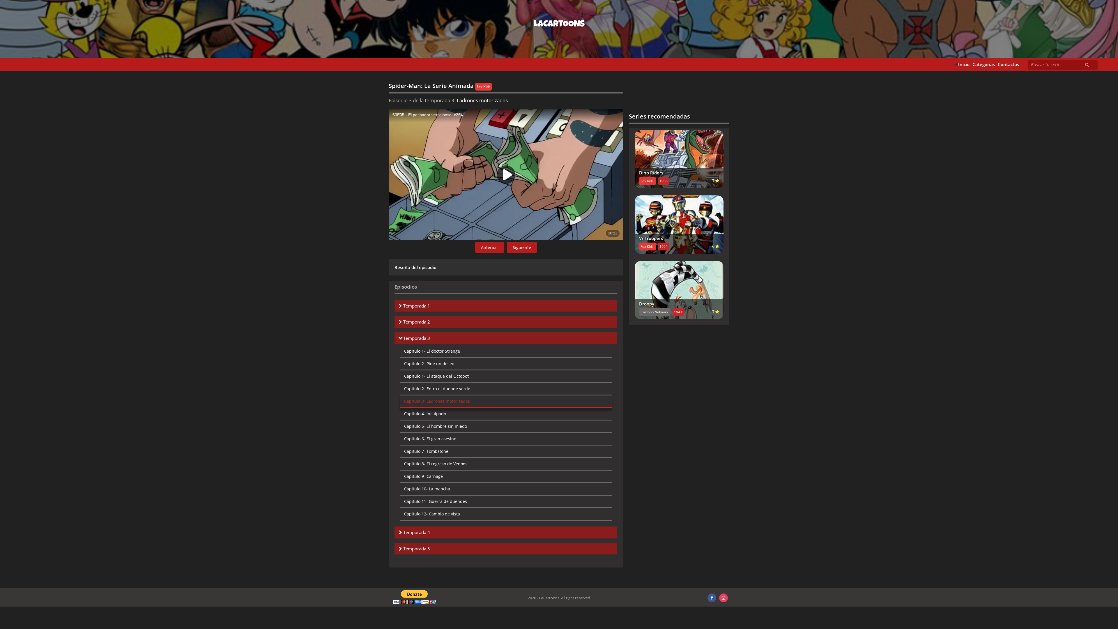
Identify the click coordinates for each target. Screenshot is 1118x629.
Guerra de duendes (435, 501)
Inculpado (425, 413)
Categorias (983, 64)
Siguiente (522, 247)
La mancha (427, 489)
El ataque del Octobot (436, 376)
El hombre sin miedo (435, 426)
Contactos (1008, 64)
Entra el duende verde (437, 388)
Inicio (964, 64)
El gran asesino (430, 438)
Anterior (489, 247)
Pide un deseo (429, 363)
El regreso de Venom (435, 464)
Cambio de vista (432, 514)
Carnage (423, 476)
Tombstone (426, 451)
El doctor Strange (432, 351)
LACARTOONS (559, 24)
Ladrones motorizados (437, 401)
